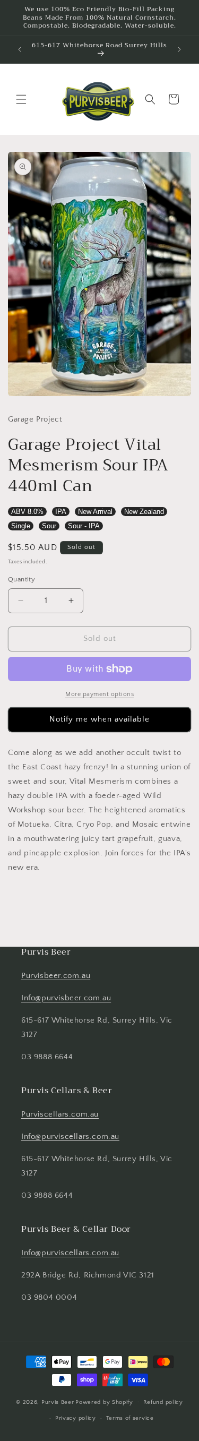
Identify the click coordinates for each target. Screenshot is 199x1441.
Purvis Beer (57, 1402)
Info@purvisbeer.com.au (66, 997)
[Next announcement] (179, 49)
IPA (60, 512)
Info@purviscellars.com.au (70, 1136)
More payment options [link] (99, 694)
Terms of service (130, 1418)
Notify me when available (99, 719)
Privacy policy (75, 1418)
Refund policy (163, 1402)
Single (20, 526)
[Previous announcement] (19, 49)
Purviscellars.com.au (60, 1114)
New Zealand (144, 512)
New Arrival (95, 512)
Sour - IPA (84, 526)
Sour (49, 526)
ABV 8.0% (27, 512)
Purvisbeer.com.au (55, 975)
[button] (21, 99)
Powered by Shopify (104, 1402)
